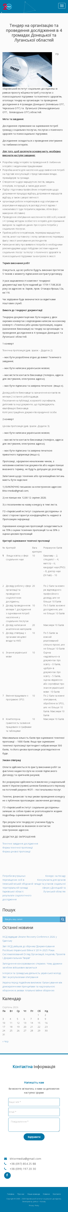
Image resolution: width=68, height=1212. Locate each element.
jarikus (35, 1201)
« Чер (5, 1041)
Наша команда (33, 1194)
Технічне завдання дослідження (20, 843)
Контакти (57, 1194)
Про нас (20, 1194)
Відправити (34, 1136)
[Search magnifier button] (63, 919)
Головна (10, 1194)
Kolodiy (43, 1201)
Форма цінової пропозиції (16, 851)
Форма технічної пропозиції (17, 847)
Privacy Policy (34, 1205)
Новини (46, 1194)
